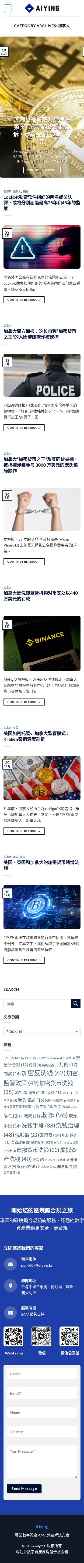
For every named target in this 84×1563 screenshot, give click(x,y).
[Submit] (75, 1003)
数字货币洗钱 (49, 1107)
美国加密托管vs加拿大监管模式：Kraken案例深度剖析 (37, 736)
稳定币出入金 (55, 1142)
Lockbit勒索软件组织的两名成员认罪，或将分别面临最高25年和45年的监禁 (42, 202)
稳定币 (38, 1142)
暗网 (32, 1116)
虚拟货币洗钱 (38, 1150)
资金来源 (52, 1159)
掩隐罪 (72, 1100)
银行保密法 (29, 1166)
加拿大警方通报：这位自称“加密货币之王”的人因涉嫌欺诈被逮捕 (40, 334)
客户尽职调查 (27, 1092)
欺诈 (54, 1115)
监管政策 (20, 1142)
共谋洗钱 (50, 1065)
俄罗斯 (8, 191)
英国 (22, 856)
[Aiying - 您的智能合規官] (42, 8)
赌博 (64, 1160)
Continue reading (42, 170)
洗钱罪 (27, 1135)
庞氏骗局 (31, 1100)
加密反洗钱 (43, 1073)
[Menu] (8, 8)
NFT (19, 1058)
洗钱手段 (38, 1125)
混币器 (50, 1135)
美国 (25, 191)
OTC (31, 1058)
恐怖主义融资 (55, 1100)
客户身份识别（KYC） (59, 1093)
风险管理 (12, 1173)
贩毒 (38, 1160)
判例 (68, 1064)
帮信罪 (10, 1100)
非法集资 (67, 1166)
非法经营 (48, 1167)
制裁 (12, 1073)
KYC (9, 1058)
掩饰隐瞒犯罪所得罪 (19, 1107)
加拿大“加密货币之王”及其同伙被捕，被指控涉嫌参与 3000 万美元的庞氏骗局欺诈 (41, 464)
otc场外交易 (46, 1058)
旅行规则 (14, 1116)
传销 (35, 1065)
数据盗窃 (69, 1107)
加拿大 (17, 191)
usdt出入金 (66, 1058)
